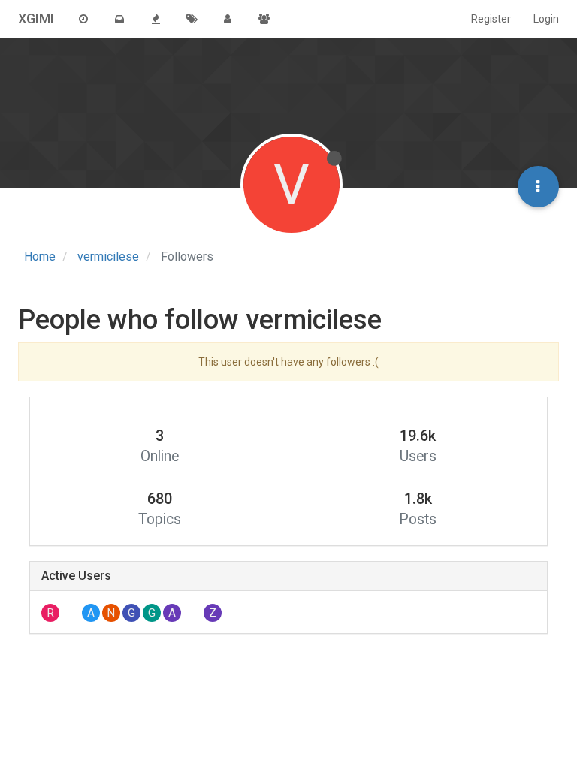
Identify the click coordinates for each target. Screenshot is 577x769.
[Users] (228, 19)
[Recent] (83, 19)
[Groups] (264, 19)
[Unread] (119, 19)
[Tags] (192, 19)
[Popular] (155, 19)
